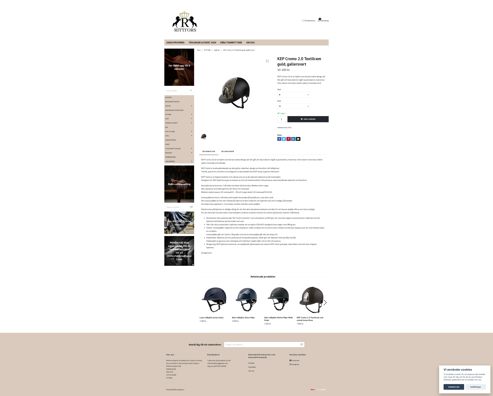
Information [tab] (208, 154)
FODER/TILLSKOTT (171, 126)
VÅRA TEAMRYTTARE (231, 45)
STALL (167, 139)
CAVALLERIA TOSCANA (173, 152)
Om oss (251, 374)
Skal (279, 92)
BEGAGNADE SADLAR (172, 105)
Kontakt (251, 366)
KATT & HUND (170, 135)
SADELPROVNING (175, 45)
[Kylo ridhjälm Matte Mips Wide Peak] (279, 302)
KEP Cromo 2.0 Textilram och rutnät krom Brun (310, 322)
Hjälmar (217, 53)
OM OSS (250, 45)
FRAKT (167, 147)
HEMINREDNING (170, 160)
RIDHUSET (168, 156)
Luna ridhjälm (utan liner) (211, 320)
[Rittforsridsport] (185, 22)
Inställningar (475, 387)
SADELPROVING (170, 143)
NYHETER (168, 100)
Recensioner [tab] (227, 154)
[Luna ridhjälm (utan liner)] (214, 302)
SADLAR (168, 109)
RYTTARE (168, 117)
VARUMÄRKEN (170, 164)
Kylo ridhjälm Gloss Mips (243, 320)
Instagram (295, 367)
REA (166, 130)
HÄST (167, 122)
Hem (199, 53)
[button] (325, 305)
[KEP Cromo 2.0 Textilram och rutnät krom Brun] (311, 302)
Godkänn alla (453, 387)
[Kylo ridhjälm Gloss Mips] (246, 302)
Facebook (295, 363)
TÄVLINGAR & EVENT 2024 (202, 45)
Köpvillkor (252, 370)
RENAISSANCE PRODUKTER (174, 113)
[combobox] (293, 97)
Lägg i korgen (309, 122)
